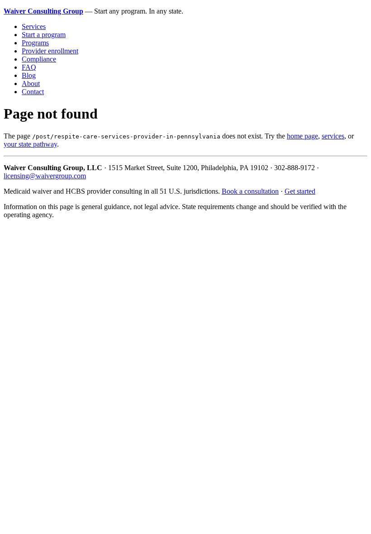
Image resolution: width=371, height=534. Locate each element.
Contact (33, 91)
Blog (29, 75)
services (333, 136)
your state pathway (30, 144)
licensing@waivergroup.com (45, 176)
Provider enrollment (50, 51)
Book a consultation (250, 191)
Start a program (44, 34)
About (31, 83)
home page (302, 136)
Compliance (39, 59)
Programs (35, 43)
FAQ (29, 67)
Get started (300, 191)
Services (34, 26)
